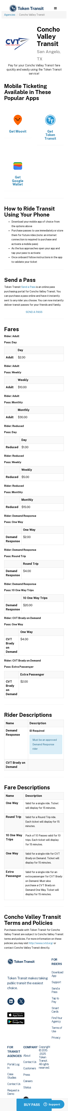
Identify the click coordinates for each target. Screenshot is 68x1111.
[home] (26, 8)
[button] (55, 8)
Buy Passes (34, 1105)
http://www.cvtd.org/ (41, 943)
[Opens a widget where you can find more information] (51, 1104)
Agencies (9, 14)
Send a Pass (28, 286)
